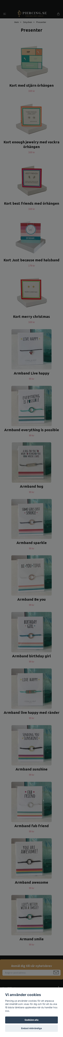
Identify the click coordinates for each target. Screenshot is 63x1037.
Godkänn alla (31, 1020)
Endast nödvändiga (31, 1028)
